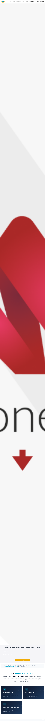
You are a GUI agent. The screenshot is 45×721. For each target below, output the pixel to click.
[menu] (26, 1)
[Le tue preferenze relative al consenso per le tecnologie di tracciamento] (43, 719)
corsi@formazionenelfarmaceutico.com (11, 666)
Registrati (42, 1)
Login (38, 1)
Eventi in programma (17, 1)
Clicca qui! (22, 660)
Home (11, 1)
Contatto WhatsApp (32, 1)
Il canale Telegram (25, 1)
